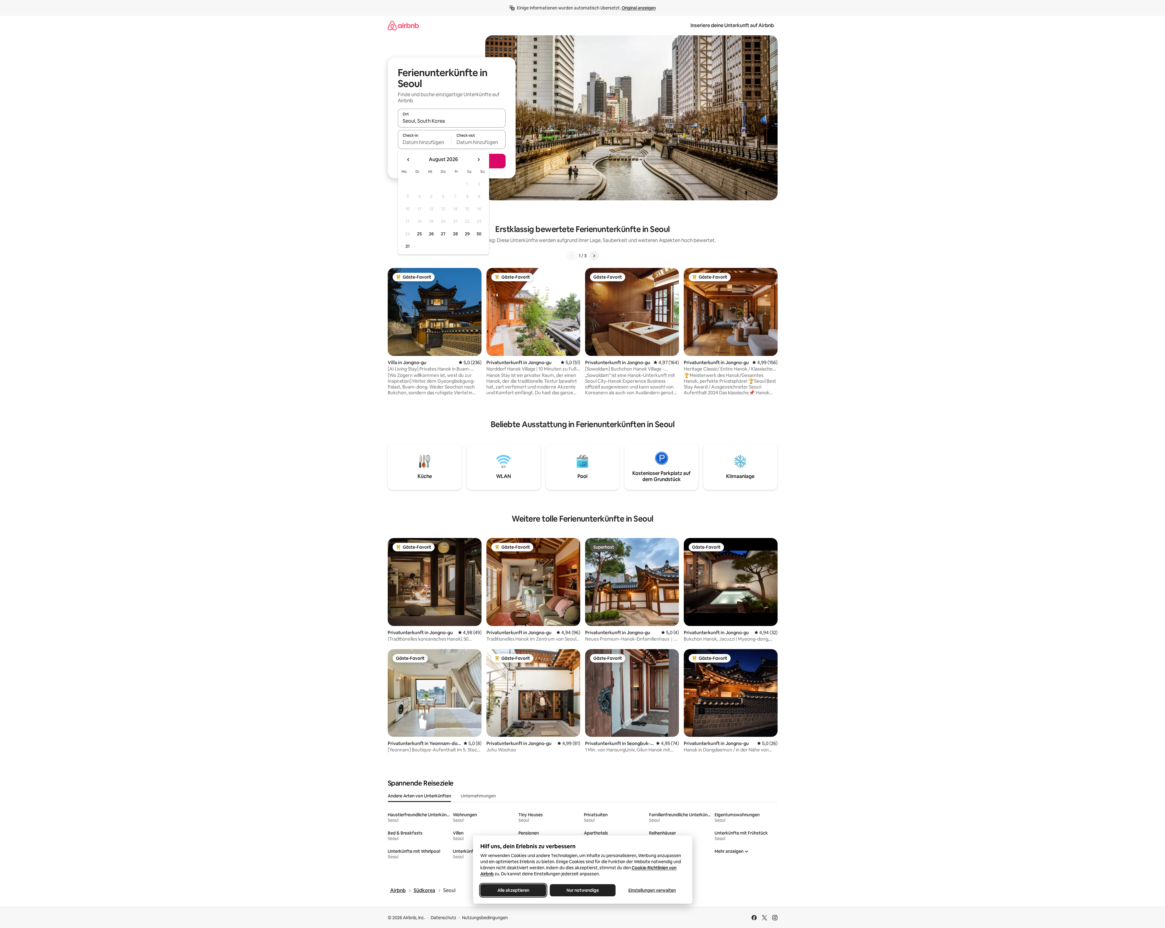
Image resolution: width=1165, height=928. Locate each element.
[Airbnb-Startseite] (403, 25)
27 (443, 234)
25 (419, 234)
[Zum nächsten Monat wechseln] (478, 159)
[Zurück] (571, 256)
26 (431, 234)
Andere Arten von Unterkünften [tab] (419, 796)
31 (407, 246)
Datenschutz (443, 917)
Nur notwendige (583, 890)
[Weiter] (594, 256)
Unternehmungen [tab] (478, 796)
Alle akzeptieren (513, 890)
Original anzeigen (639, 8)
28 (455, 234)
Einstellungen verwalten (652, 890)
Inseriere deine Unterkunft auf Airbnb (732, 25)
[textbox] (425, 142)
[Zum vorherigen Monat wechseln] (408, 159)
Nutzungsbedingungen (485, 917)
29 (467, 234)
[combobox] (452, 121)
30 (479, 234)
